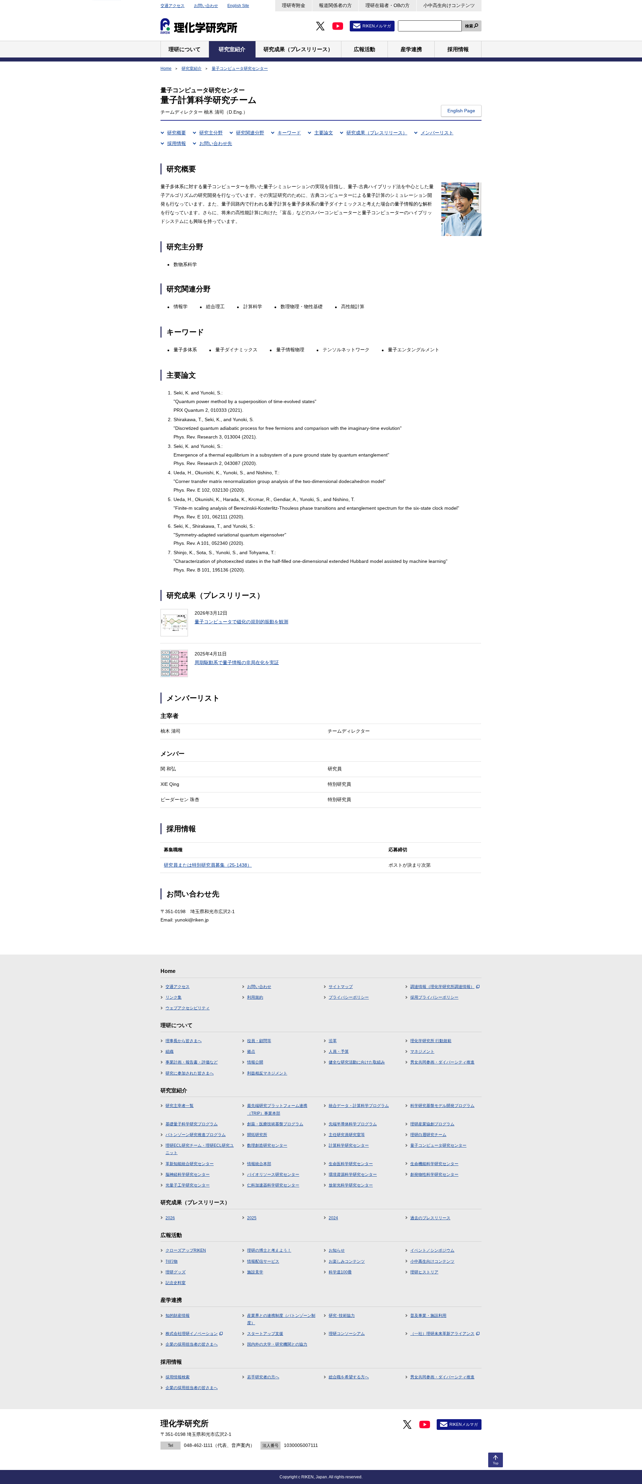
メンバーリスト (437, 132)
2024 (333, 1218)
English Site (238, 5)
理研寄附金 (293, 5)
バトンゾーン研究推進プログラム (196, 1134)
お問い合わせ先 (215, 143)
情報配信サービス (263, 1261)
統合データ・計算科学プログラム (359, 1105)
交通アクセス (172, 5)
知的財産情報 (178, 1315)
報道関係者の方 (335, 5)
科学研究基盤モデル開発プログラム (442, 1105)
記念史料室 (176, 1282)
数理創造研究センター (267, 1145)
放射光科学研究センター (351, 1185)
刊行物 (172, 1261)
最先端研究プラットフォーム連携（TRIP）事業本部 (277, 1109)
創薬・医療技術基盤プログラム (275, 1124)
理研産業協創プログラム (432, 1124)
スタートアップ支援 (265, 1333)
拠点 (251, 1051)
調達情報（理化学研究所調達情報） (442, 986)
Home (166, 68)
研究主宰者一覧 (180, 1105)
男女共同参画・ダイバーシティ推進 (442, 1062)
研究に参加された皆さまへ (190, 1073)
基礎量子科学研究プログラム (192, 1124)
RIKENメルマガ (376, 26)
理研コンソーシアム (347, 1333)
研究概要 (176, 132)
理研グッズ (176, 1272)
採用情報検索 (178, 1377)
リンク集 (174, 997)
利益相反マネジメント (267, 1073)
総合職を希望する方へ (349, 1377)
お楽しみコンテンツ (347, 1261)
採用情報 (176, 143)
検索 (469, 26)
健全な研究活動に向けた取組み (357, 1062)
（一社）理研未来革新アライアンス (442, 1333)
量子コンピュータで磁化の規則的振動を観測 (241, 621)
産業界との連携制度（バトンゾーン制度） (281, 1319)
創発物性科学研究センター (434, 1174)
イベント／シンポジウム (432, 1250)
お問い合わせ (206, 5)
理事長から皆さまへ (184, 1040)
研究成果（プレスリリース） (376, 132)
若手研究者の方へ (263, 1377)
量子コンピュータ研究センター (240, 68)
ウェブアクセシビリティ (188, 1008)
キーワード (289, 132)
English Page (461, 110)
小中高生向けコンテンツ (449, 5)
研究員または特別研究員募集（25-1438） (208, 865)
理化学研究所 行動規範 (430, 1040)
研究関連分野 (250, 132)
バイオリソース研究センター (273, 1174)
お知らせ (337, 1250)
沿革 (333, 1040)
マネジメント (422, 1051)
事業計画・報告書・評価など (192, 1062)
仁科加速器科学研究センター (273, 1185)
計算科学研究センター (349, 1145)
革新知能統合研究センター (190, 1163)
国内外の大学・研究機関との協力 (277, 1344)
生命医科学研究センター (351, 1163)
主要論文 (323, 132)
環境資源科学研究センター (353, 1174)
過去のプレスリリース (430, 1218)
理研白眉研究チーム (428, 1134)
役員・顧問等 (259, 1040)
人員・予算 (339, 1051)
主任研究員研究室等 (347, 1134)
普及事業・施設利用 (428, 1315)
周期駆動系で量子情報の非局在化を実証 (237, 662)
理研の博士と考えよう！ (269, 1250)
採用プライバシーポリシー (434, 997)
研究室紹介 (192, 68)
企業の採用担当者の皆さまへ (192, 1344)
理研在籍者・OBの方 (387, 5)
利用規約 (255, 997)
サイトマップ (341, 986)
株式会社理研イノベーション (192, 1333)
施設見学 (255, 1272)
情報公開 (255, 1062)
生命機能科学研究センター (434, 1163)
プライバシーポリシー (349, 997)
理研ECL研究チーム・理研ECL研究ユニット (200, 1149)
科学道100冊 (340, 1272)
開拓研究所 (257, 1134)
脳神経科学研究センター (188, 1174)
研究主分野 (211, 132)
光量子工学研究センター (188, 1185)
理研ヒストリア (424, 1272)
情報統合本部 (259, 1163)
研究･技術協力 (342, 1315)
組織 (170, 1051)
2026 (170, 1218)
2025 (251, 1218)
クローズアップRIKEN (186, 1250)
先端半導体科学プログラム (353, 1124)
